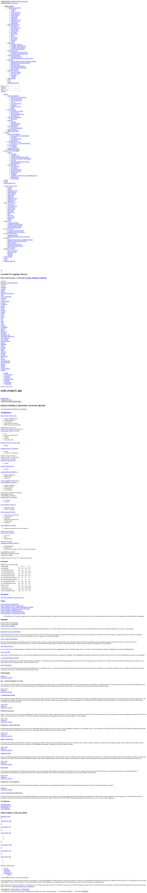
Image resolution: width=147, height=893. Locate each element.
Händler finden (5, 398)
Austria (3, 290)
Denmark (3, 302)
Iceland (3, 313)
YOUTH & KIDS (12, 126)
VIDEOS (13, 77)
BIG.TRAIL (14, 34)
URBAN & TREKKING (14, 117)
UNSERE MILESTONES (18, 47)
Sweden (3, 359)
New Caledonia (5, 338)
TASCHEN (14, 168)
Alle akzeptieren (5, 889)
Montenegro (4, 332)
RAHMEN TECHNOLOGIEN (19, 54)
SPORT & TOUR (16, 106)
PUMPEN (14, 174)
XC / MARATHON (16, 100)
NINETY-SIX (15, 31)
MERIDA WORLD (12, 70)
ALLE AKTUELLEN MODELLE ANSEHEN (14, 409)
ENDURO (14, 105)
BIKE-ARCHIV (15, 64)
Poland (2, 345)
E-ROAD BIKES (12, 145)
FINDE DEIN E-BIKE (13, 149)
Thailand (3, 365)
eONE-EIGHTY (15, 14)
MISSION (14, 40)
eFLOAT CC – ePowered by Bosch (20, 143)
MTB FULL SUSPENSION (18, 97)
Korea (2, 322)
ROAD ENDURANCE (17, 114)
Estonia (3, 306)
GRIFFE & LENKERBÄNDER (20, 157)
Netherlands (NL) (5, 335)
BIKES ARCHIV (12, 129)
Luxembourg (4, 327)
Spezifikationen (8, 374)
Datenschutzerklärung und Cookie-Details (23, 886)
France (2, 309)
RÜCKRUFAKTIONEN (18, 66)
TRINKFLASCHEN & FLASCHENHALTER (24, 175)
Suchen (3, 87)
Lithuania (3, 325)
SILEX (13, 41)
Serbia (2, 350)
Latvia (2, 324)
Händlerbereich (8, 873)
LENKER (13, 154)
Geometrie (7, 376)
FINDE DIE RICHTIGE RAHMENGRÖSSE (23, 61)
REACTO (14, 37)
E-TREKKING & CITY (14, 142)
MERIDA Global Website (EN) (9, 283)
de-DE (6, 258)
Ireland (2, 316)
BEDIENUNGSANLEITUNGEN (20, 63)
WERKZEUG (15, 177)
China (2, 295)
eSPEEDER (14, 23)
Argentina (3, 287)
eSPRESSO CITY (16, 20)
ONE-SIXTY (14, 26)
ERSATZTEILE (15, 163)
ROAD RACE (15, 112)
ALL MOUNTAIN (16, 103)
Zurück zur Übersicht (6, 678)
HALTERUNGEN (16, 169)
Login (9, 81)
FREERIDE (14, 140)
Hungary (3, 312)
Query (2, 86)
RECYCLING (15, 69)
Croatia (3, 299)
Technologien (7, 382)
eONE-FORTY (15, 15)
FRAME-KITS (15, 125)
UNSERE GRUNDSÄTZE (18, 46)
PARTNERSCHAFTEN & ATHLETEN (22, 58)
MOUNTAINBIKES (13, 96)
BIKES (6, 94)
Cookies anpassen (15, 889)
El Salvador (4, 304)
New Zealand (4, 339)
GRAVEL (10, 120)
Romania (3, 348)
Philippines (4, 344)
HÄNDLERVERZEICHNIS (19, 67)
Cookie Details (25, 889)
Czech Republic (5, 301)
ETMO (13, 11)
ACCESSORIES (12, 165)
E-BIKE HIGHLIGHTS (14, 8)
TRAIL (13, 102)
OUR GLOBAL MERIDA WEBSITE (34, 278)
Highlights (7, 380)
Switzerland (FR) (5, 362)
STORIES (14, 75)
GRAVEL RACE (15, 123)
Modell (6, 373)
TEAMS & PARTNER (13, 55)
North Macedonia (5, 341)
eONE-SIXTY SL (16, 12)
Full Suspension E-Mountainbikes (20, 135)
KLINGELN (14, 172)
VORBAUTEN (15, 155)
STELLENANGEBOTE (17, 49)
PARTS (9, 152)
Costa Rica (4, 298)
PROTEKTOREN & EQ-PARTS (20, 162)
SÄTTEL (13, 160)
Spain (2, 358)
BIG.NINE (14, 32)
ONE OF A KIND (16, 72)
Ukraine (3, 367)
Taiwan (3, 364)
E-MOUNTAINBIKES (13, 134)
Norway (3, 342)
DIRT (12, 35)
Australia (3, 289)
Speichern (85, 891)
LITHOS (13, 9)
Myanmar (3, 333)
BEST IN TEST (15, 74)
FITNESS (13, 146)
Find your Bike (11, 78)
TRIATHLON (15, 116)
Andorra (3, 286)
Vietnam (3, 370)
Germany (3, 310)
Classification (7, 384)
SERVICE (10, 60)
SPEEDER (14, 119)
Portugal (3, 347)
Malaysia (3, 329)
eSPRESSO (14, 18)
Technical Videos (8, 379)
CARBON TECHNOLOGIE (19, 52)
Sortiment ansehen (6, 816)
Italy (2, 319)
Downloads (7, 377)
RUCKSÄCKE (15, 166)
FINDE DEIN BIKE (13, 131)
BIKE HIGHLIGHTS (13, 24)
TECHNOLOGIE (12, 51)
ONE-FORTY (15, 29)
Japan (2, 321)
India (2, 315)
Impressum (7, 870)
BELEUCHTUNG (16, 171)
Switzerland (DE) (5, 361)
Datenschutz (7, 871)
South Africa (4, 356)
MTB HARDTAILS (16, 99)
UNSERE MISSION (16, 44)
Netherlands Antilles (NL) (8, 336)
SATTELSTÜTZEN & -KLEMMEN (21, 158)
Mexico (3, 330)
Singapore (3, 351)
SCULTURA (14, 38)
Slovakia (3, 353)
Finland (3, 307)
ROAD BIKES (11, 109)
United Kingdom (5, 368)
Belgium (3, 292)
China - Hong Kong (6, 296)
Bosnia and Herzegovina (7, 293)
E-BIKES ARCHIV (12, 148)
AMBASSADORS (16, 57)
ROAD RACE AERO (17, 111)
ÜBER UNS (10, 43)
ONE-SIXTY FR (15, 28)
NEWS (6, 180)
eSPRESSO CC (15, 21)
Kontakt (6, 868)
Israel (2, 318)
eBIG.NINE (14, 17)
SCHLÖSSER (15, 178)
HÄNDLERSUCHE (13, 83)
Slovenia (3, 355)
